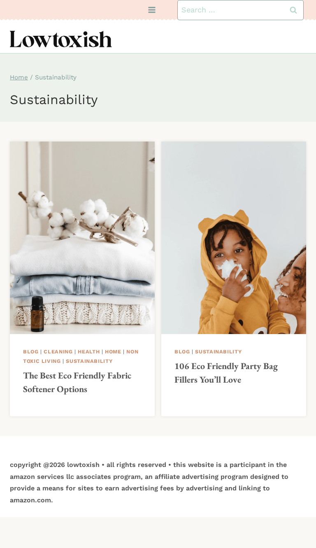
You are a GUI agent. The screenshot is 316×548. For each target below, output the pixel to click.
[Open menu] (152, 10)
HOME (113, 351)
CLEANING (58, 351)
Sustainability (89, 361)
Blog (31, 351)
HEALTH (89, 351)
